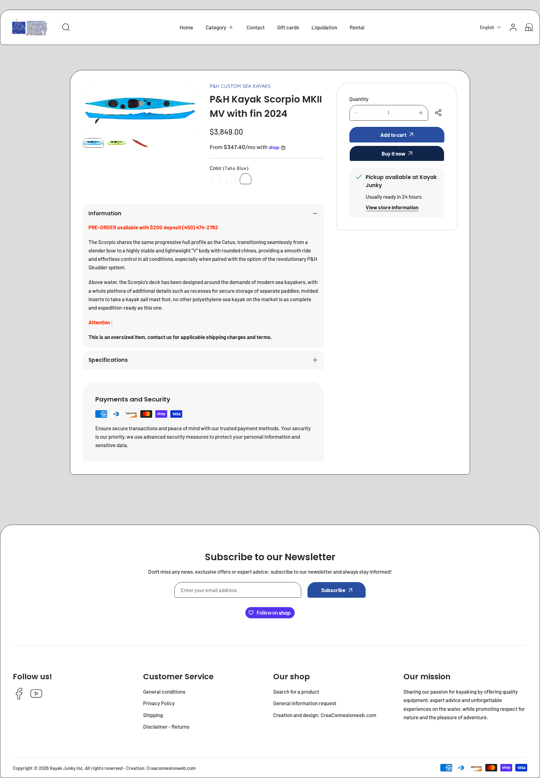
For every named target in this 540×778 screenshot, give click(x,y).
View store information (392, 207)
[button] (219, 27)
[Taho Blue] (246, 178)
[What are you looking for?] (66, 27)
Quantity (358, 99)
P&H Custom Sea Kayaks (240, 86)
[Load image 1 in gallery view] (93, 142)
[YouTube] (36, 694)
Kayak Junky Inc (66, 768)
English (487, 27)
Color (229, 168)
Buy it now (393, 153)
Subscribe (333, 590)
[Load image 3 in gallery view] (140, 142)
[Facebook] (19, 694)
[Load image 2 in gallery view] (117, 142)
